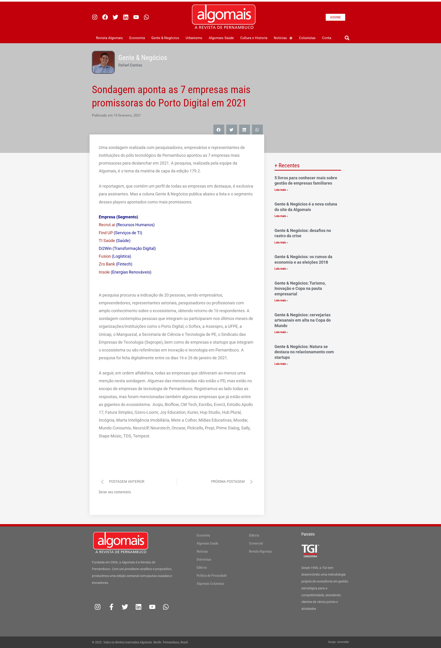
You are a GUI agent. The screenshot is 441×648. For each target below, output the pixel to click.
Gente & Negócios (165, 38)
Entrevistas (204, 559)
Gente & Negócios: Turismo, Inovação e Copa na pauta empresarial (300, 288)
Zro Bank (107, 264)
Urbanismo (194, 38)
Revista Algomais (109, 38)
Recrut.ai (107, 224)
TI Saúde (107, 240)
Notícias (280, 38)
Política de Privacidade (212, 576)
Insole (104, 272)
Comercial (256, 543)
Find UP (106, 232)
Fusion (105, 256)
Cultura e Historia (253, 38)
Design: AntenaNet (338, 642)
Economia (137, 38)
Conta (326, 38)
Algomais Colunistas (210, 584)
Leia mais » (281, 189)
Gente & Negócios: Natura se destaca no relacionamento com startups (304, 352)
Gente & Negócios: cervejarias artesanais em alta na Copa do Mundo (302, 320)
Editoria (202, 567)
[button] (347, 38)
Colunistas (307, 38)
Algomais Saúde (221, 38)
